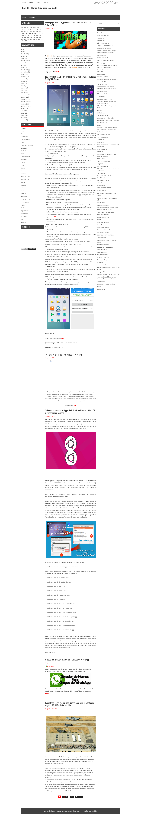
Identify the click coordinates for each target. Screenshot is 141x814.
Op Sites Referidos (103, 217)
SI (40, 37)
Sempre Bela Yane (103, 244)
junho (22, 113)
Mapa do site (25, 179)
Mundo (23, 182)
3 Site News (101, 74)
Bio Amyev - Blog (103, 180)
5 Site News (101, 185)
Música (23, 185)
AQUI (57, 72)
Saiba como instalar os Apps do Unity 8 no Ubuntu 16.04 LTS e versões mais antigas (70, 411)
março (23, 88)
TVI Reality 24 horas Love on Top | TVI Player (63, 354)
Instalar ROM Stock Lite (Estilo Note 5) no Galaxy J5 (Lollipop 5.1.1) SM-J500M (70, 78)
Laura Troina (101, 190)
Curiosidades (25, 151)
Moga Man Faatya (103, 232)
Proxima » (79, 797)
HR (37, 37)
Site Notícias (93, 811)
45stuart (99, 195)
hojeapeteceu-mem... (104, 48)
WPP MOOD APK (102, 137)
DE (37, 31)
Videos (23, 222)
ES (25, 31)
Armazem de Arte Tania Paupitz (107, 79)
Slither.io (49, 56)
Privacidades (25, 202)
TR (34, 30)
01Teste (99, 110)
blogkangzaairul (102, 255)
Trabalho (24, 216)
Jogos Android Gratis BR (105, 46)
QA (37, 35)
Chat (22, 142)
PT (25, 30)
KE (34, 37)
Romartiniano (101, 55)
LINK (47, 693)
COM (34, 28)
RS (23, 41)
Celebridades (25, 139)
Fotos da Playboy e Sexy (105, 99)
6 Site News (101, 225)
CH (25, 33)
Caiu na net (24, 137)
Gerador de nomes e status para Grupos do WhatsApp (67, 659)
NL (31, 31)
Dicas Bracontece (103, 205)
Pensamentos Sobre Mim (105, 118)
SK (25, 39)
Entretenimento (26, 157)
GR (22, 33)
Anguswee (100, 164)
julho (22, 81)
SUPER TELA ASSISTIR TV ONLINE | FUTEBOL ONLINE (106, 88)
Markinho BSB (102, 91)
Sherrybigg (101, 63)
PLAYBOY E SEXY (27, 199)
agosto (23, 49)
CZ (34, 33)
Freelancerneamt (103, 227)
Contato (46, 3)
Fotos (22, 165)
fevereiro (24, 58)
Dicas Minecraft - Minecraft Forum (108, 274)
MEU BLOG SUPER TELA (105, 235)
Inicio (24, 3)
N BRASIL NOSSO (103, 257)
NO (28, 31)
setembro (24, 76)
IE (25, 35)
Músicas (23, 188)
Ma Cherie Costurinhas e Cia (106, 193)
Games (23, 168)
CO (22, 30)
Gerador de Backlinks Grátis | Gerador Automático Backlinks (107, 278)
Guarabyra (100, 38)
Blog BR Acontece (103, 43)
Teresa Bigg (101, 173)
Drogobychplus (102, 252)
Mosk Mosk (101, 202)
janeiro (23, 67)
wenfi (99, 220)
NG (22, 37)
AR (40, 30)
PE (22, 31)
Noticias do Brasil (103, 35)
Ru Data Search (102, 132)
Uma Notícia (101, 33)
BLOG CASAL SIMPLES (104, 134)
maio (22, 63)
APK (22, 131)
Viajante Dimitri (102, 250)
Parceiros (24, 196)
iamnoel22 (100, 262)
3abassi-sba (101, 281)
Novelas (23, 194)
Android (23, 128)
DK (39, 33)
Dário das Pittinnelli (103, 230)
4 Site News (101, 140)
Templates (24, 214)
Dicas (53, 28)
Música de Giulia (102, 94)
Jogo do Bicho (25, 176)
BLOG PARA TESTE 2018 (105, 247)
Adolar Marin (101, 237)
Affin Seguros (101, 183)
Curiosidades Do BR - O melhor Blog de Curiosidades (107, 66)
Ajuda (38, 3)
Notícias (54, 709)
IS (36, 39)
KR (23, 35)
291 (72, 797)
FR (31, 28)
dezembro (24, 54)
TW (42, 39)
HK (26, 41)
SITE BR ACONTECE (104, 188)
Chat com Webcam (27, 145)
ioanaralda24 (101, 82)
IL (36, 33)
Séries (23, 208)
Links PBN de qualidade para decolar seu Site (106, 155)
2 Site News (101, 113)
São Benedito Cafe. (103, 215)
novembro (24, 61)
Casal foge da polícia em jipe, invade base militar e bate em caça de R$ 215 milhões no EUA (69, 704)
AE (31, 33)
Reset (99, 125)
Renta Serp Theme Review (106, 284)
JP (40, 28)
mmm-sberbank (102, 166)
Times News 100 (102, 58)
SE (25, 28)
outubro (23, 74)
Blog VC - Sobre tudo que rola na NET (40, 8)
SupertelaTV (25, 211)
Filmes (23, 162)
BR (22, 28)
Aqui (74, 405)
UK (40, 31)
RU (28, 30)
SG (28, 33)
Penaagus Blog (102, 260)
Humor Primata (102, 149)
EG (40, 35)
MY (28, 35)
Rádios (23, 205)
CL (28, 37)
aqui (62, 338)
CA (28, 28)
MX (31, 30)
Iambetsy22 (101, 289)
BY (25, 37)
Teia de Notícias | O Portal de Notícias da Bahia (106, 102)
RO (31, 37)
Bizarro (23, 134)
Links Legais (32, 17)
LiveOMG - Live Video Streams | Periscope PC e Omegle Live (107, 128)
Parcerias (31, 3)
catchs (99, 286)
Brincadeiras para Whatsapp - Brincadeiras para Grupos (107, 51)
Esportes (24, 159)
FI (42, 33)
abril (22, 65)
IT (38, 28)
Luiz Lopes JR (102, 142)
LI (39, 39)
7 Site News (101, 96)
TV (53, 358)
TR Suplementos (102, 115)
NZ (34, 39)
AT (32, 35)
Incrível (23, 174)
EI (31, 39)
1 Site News (101, 40)
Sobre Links (101, 159)
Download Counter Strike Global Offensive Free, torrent (107, 208)
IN (37, 30)
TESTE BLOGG (102, 84)
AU (34, 31)
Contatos (24, 148)
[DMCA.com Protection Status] (28, 250)
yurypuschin (101, 272)
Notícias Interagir (103, 222)
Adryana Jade (101, 265)
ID (34, 35)
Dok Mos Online (102, 77)
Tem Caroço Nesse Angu (105, 212)
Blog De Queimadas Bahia (105, 60)
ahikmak (100, 152)
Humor (23, 171)
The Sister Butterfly (103, 161)
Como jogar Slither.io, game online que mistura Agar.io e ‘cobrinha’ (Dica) (68, 23)
